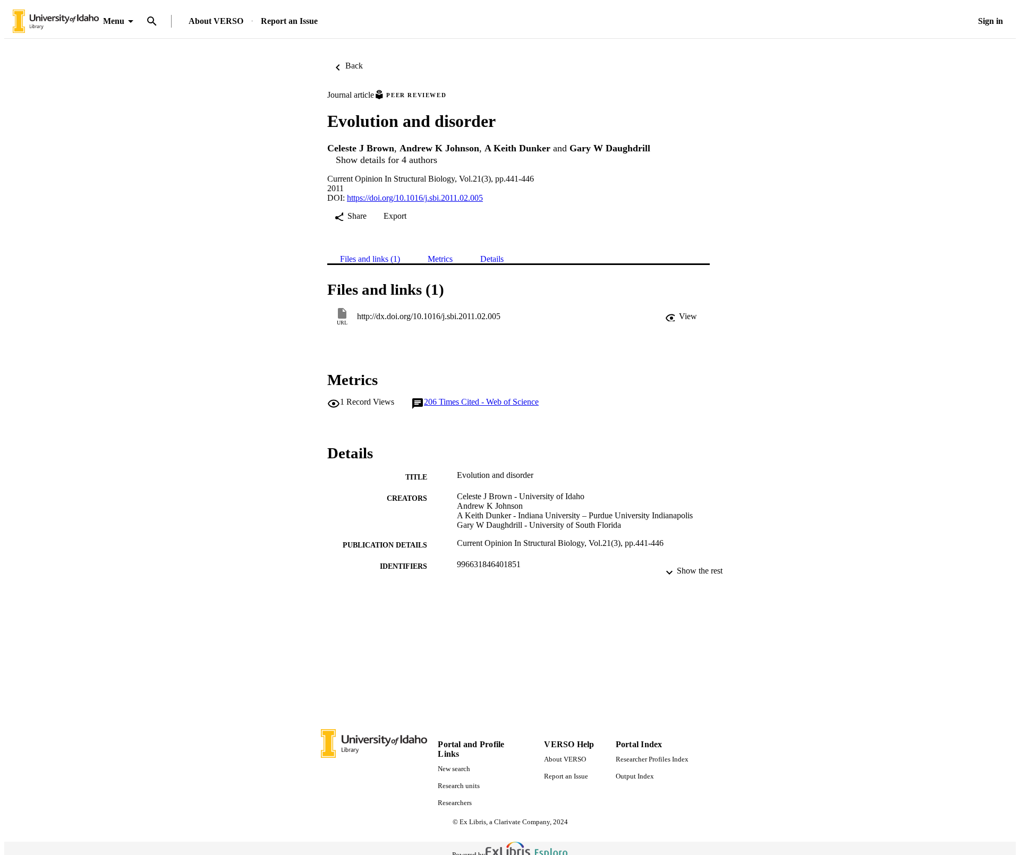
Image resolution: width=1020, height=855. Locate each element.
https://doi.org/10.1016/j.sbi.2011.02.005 (415, 197)
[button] (681, 316)
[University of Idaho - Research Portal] (56, 21)
